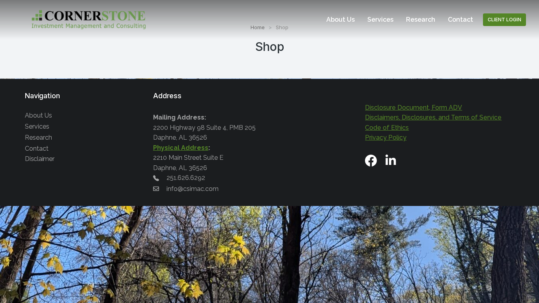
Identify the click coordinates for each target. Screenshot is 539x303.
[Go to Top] (527, 291)
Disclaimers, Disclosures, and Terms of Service (433, 117)
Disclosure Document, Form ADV (413, 107)
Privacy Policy (385, 137)
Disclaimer (39, 159)
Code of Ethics (387, 127)
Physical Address (180, 148)
